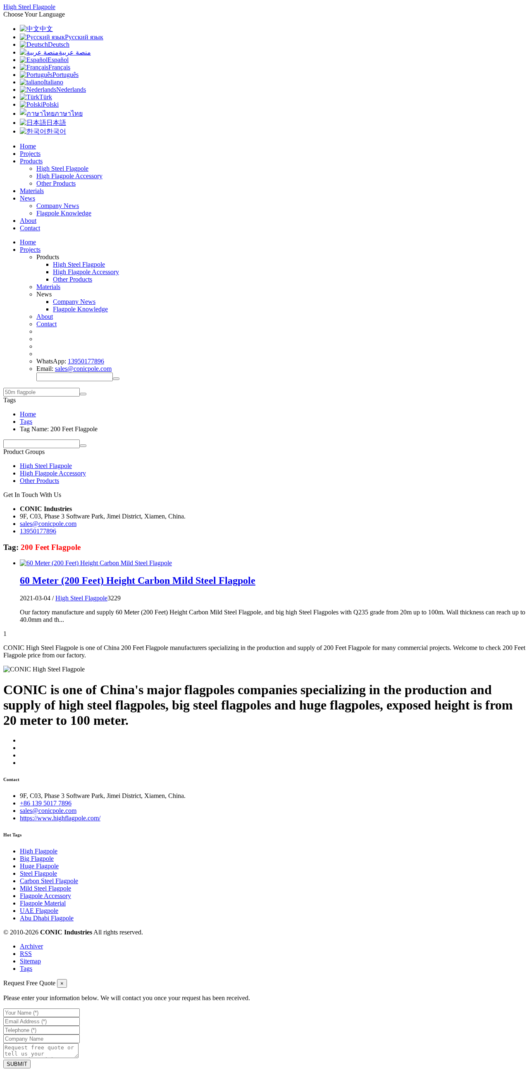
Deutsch (58, 44)
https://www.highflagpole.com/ (60, 818)
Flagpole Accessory (45, 895)
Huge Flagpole (39, 866)
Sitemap (30, 961)
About (28, 220)
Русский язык (84, 37)
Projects (30, 153)
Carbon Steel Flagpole (49, 880)
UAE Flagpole (39, 910)
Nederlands (71, 89)
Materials (32, 190)
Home (28, 146)
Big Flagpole (37, 858)
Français (59, 67)
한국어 (56, 131)
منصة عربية (75, 52)
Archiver (31, 946)
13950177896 (86, 361)
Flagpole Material (43, 903)
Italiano (53, 82)
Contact (30, 228)
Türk (45, 96)
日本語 (56, 122)
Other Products (56, 183)
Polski (51, 104)
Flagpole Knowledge (63, 213)
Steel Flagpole (38, 873)
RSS (26, 953)
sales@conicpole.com (83, 368)
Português (65, 74)
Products (31, 161)
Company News (57, 205)
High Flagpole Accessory (69, 175)
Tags (26, 421)
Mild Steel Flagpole (45, 888)
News (27, 198)
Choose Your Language (34, 14)
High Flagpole (38, 851)
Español (58, 59)
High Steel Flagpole (62, 168)
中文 (46, 28)
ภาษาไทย (69, 113)
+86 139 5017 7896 (45, 803)
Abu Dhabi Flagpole (47, 918)
